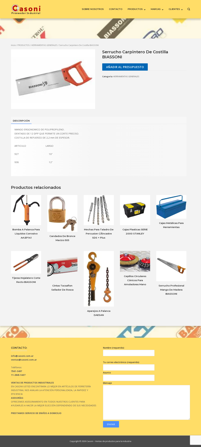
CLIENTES (174, 9)
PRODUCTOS (135, 9)
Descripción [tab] (21, 120)
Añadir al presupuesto (125, 67)
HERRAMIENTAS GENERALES (44, 45)
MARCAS (155, 9)
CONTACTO (115, 9)
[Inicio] (26, 8)
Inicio (13, 45)
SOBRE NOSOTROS (93, 9)
